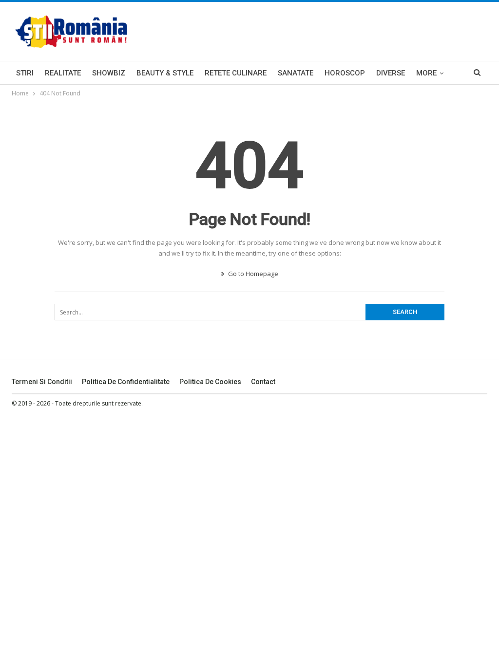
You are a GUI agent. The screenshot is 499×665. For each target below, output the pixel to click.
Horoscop (345, 73)
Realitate (63, 73)
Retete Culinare (236, 73)
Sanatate (295, 73)
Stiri (25, 73)
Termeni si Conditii (42, 382)
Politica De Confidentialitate (126, 382)
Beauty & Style (164, 73)
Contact (263, 382)
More (426, 73)
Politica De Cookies (210, 382)
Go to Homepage (252, 273)
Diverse (390, 73)
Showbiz (108, 73)
